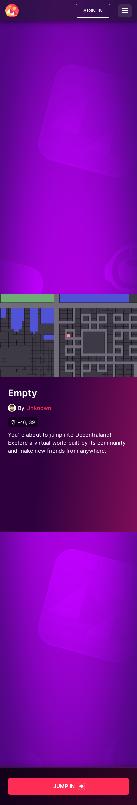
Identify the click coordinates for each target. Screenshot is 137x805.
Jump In (64, 786)
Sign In (93, 10)
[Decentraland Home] (12, 10)
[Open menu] (125, 10)
